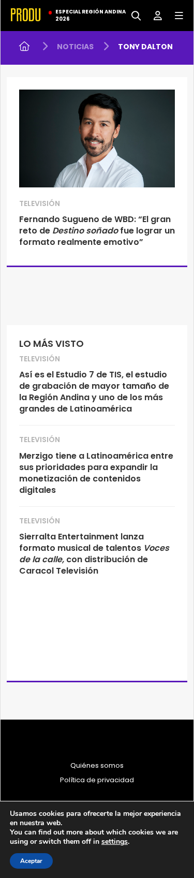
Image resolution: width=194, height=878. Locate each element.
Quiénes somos (97, 765)
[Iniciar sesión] (154, 14)
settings (114, 841)
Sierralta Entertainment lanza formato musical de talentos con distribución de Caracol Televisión (94, 554)
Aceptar (31, 861)
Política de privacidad (97, 780)
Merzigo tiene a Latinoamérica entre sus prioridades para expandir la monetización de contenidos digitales (96, 473)
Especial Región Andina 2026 (90, 15)
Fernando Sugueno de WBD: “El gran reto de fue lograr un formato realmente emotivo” (97, 230)
